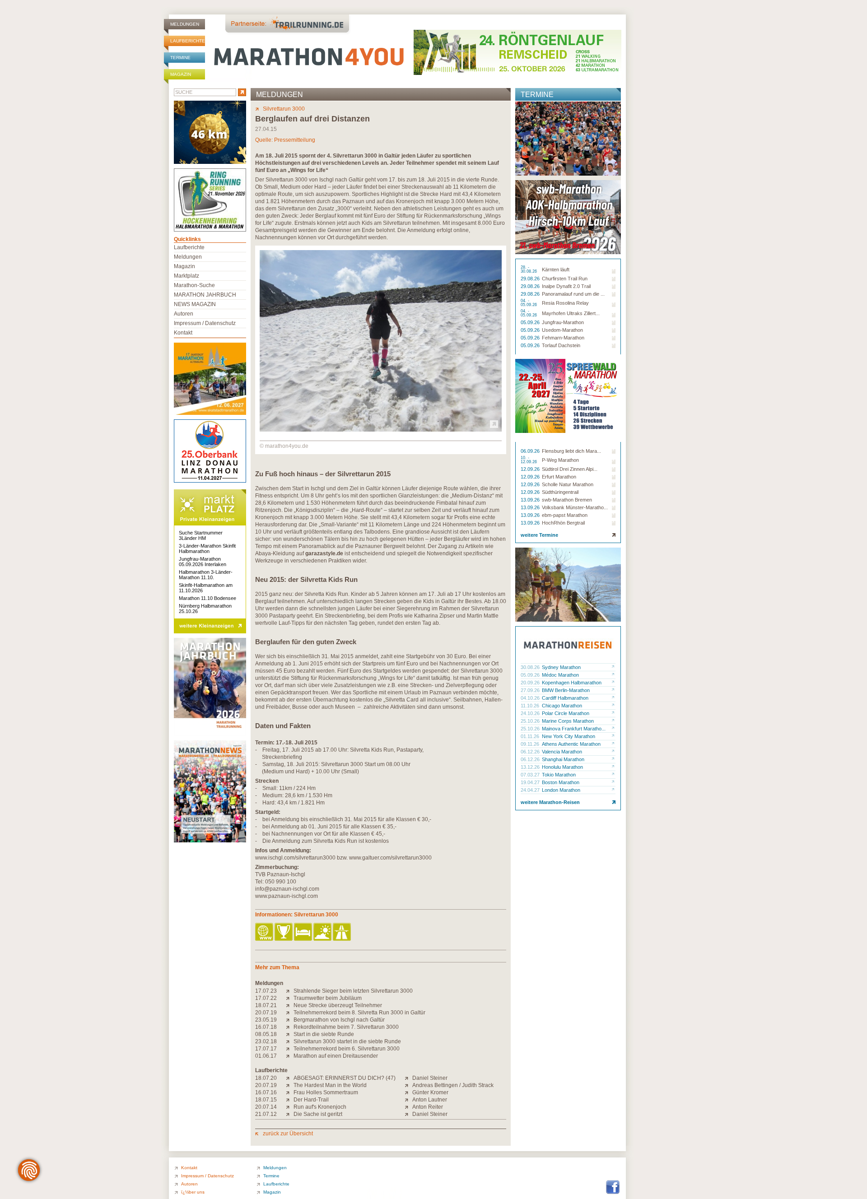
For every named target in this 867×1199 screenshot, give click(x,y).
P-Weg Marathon (560, 460)
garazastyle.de (324, 553)
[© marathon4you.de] (381, 430)
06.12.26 (531, 751)
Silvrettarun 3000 (284, 109)
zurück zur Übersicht (288, 1133)
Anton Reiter (427, 1107)
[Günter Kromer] (408, 1092)
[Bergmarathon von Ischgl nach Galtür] (290, 1020)
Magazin (180, 74)
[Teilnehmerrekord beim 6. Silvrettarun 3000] (290, 1048)
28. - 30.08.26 (529, 269)
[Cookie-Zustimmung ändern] (29, 1170)
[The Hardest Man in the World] (290, 1085)
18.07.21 (266, 1005)
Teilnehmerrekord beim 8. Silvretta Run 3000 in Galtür (359, 1012)
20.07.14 (266, 1107)
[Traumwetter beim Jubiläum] (290, 998)
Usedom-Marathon (562, 330)
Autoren (183, 314)
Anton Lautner (429, 1100)
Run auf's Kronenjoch (320, 1107)
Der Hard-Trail (311, 1100)
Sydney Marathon (561, 667)
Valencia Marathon (562, 751)
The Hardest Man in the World (330, 1085)
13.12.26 (531, 767)
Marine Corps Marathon (568, 721)
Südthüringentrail (560, 492)
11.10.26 (531, 705)
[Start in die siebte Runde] (290, 1034)
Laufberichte (187, 40)
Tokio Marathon (559, 774)
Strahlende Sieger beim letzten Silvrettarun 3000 (353, 991)
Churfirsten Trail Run (564, 278)
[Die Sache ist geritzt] (290, 1114)
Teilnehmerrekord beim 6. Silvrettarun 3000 (347, 1049)
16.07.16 (266, 1092)
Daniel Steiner (429, 1078)
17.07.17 (266, 1049)
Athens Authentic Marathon (571, 744)
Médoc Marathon (560, 675)
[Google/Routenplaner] (342, 932)
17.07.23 (266, 991)
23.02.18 (266, 1041)
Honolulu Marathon (562, 767)
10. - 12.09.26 (529, 460)
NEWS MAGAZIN (195, 304)
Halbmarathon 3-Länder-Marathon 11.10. (206, 574)
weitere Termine (539, 535)
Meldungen (184, 24)
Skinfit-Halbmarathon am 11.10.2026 (206, 587)
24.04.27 (531, 790)
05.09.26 (531, 322)
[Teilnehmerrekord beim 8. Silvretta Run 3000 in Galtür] (290, 1012)
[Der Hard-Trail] (290, 1099)
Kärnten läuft (555, 269)
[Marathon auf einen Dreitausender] (290, 1056)
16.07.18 (266, 1027)
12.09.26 (531, 469)
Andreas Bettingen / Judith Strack (453, 1085)
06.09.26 (531, 451)
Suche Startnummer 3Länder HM (201, 535)
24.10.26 (531, 713)
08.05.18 (266, 1034)
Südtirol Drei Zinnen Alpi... (569, 469)
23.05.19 (266, 1020)
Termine (180, 57)
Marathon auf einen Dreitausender (336, 1056)
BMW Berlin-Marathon (566, 690)
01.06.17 (266, 1056)
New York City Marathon (568, 736)
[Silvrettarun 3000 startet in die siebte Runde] (290, 1041)
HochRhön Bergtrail (563, 522)
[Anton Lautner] (408, 1099)
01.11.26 (531, 736)
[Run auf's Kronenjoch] (290, 1107)
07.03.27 (531, 774)
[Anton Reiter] (408, 1107)
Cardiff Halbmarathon (565, 698)
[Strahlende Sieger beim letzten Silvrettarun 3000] (290, 991)
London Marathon (561, 790)
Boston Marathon (560, 782)
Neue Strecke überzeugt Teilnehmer (338, 1005)
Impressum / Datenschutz (205, 323)
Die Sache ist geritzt (318, 1114)
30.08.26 (531, 667)
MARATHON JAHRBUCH (205, 295)
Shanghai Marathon (563, 759)
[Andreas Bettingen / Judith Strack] (408, 1085)
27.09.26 (531, 690)
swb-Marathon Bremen (567, 499)
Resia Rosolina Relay (565, 303)
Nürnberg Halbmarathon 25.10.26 (205, 608)
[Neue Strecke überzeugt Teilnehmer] (290, 1005)
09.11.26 (531, 744)
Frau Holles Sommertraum (326, 1092)
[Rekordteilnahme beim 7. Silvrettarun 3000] (290, 1027)
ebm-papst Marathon (564, 515)
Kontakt (183, 333)
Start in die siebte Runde (324, 1034)
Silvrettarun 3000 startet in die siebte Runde (347, 1041)
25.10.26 (531, 721)
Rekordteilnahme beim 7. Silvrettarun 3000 (346, 1027)
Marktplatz (186, 276)
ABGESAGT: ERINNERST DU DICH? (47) (345, 1078)
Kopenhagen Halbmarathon (571, 682)
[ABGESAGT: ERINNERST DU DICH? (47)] (290, 1078)
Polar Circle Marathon (565, 713)
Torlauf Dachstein (561, 345)
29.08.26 (531, 278)
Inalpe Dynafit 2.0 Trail (566, 286)
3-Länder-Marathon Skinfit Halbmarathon (207, 548)
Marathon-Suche (194, 285)
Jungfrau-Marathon (563, 322)
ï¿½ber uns (193, 1192)
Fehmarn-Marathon (563, 337)
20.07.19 (266, 1012)
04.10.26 (531, 698)
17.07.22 (266, 998)
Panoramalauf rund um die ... (573, 294)
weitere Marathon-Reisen (550, 802)
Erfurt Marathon (559, 476)
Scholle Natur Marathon (567, 484)
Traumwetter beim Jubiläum (328, 998)
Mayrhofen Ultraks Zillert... (571, 313)
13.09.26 (531, 499)
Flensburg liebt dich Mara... (571, 451)
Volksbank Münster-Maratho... (575, 507)
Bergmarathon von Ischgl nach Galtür (339, 1020)
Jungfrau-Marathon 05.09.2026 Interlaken (202, 561)
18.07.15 (266, 1100)
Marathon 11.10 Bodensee (207, 598)
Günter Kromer (430, 1092)
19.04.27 (531, 782)
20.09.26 (531, 682)
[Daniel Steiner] (408, 1078)
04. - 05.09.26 (529, 303)
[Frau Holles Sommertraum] (290, 1092)
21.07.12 (266, 1114)
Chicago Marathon (562, 705)
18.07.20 (266, 1078)
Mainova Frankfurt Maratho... (574, 728)
